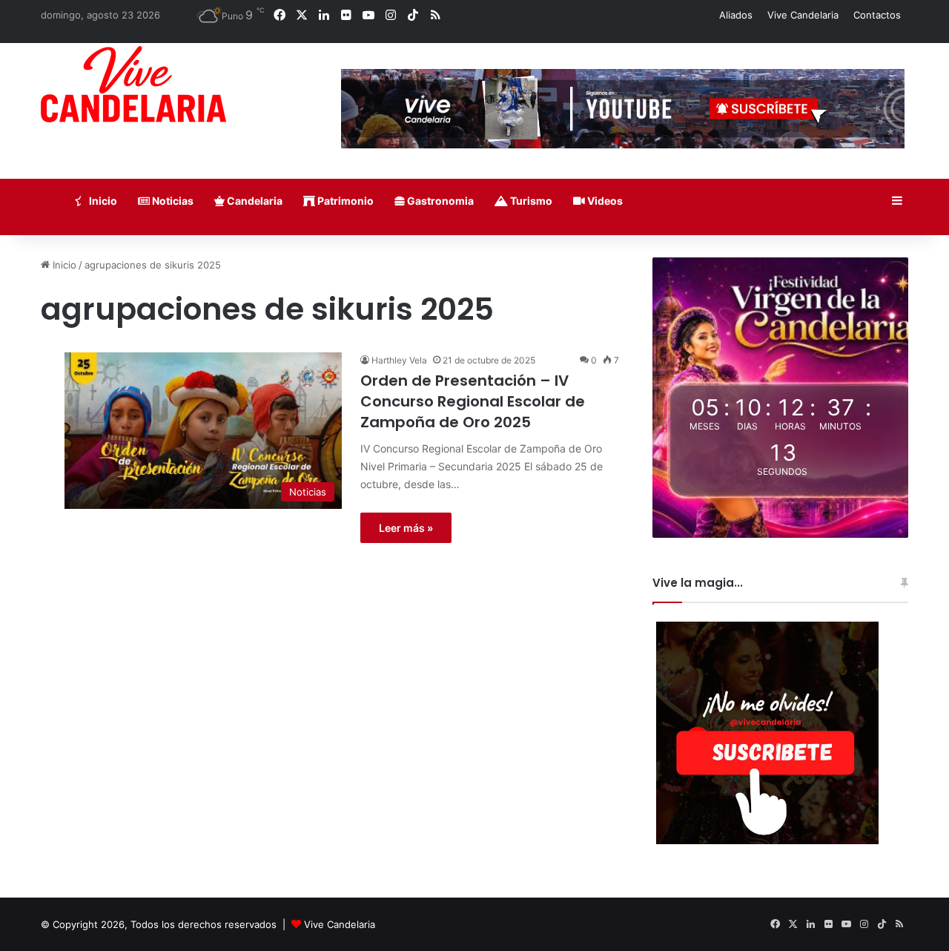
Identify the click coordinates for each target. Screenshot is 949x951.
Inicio (102, 200)
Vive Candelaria (803, 15)
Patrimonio (344, 200)
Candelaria (253, 200)
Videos (604, 200)
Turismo (530, 200)
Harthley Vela (399, 360)
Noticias (172, 200)
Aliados (736, 15)
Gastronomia (439, 200)
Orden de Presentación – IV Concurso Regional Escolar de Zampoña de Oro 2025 (472, 401)
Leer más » (406, 527)
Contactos (877, 15)
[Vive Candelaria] (133, 84)
